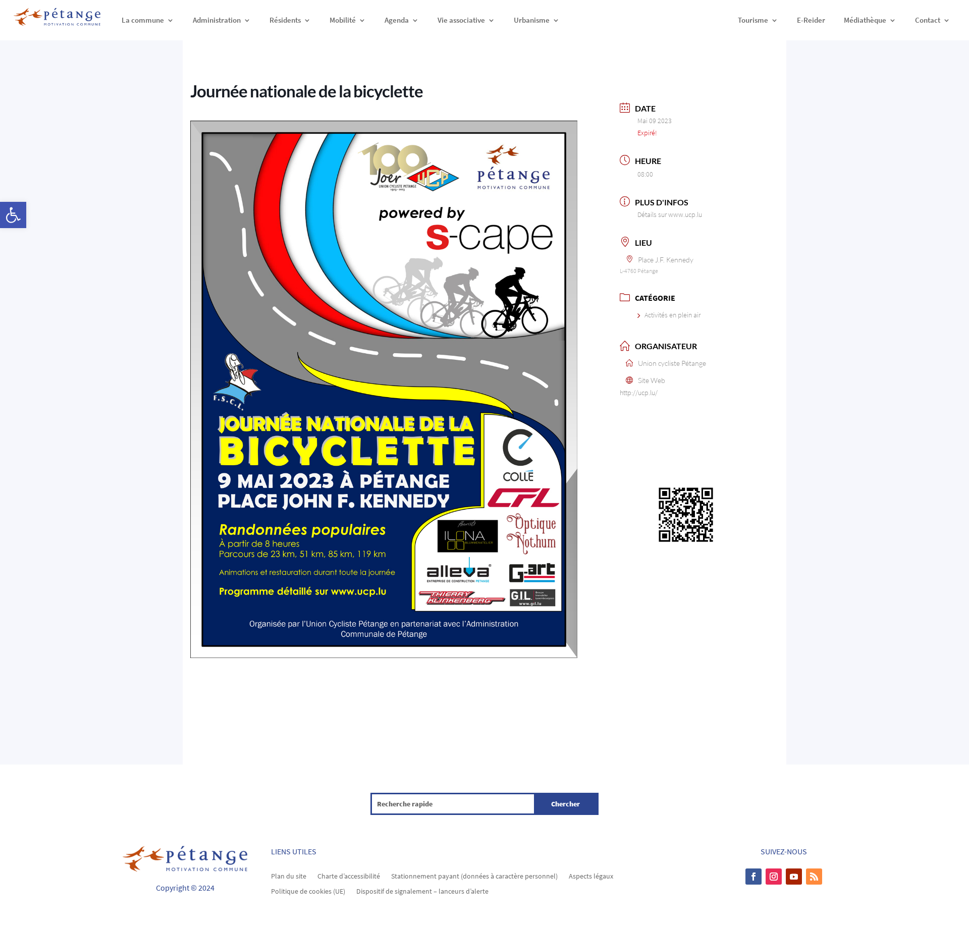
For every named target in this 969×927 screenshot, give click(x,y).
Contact (927, 20)
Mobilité (343, 20)
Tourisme (753, 20)
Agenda (397, 20)
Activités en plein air (672, 314)
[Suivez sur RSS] (814, 876)
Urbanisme (532, 20)
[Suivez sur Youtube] (794, 876)
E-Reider (811, 20)
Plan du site (288, 875)
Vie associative (461, 20)
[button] (13, 215)
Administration (217, 20)
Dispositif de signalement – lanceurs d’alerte (422, 891)
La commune (143, 20)
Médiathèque (865, 20)
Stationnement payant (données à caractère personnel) (474, 875)
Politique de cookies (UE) (308, 891)
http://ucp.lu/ (639, 392)
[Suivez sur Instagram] (774, 876)
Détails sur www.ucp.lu (669, 214)
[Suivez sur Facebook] (753, 876)
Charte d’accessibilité (348, 875)
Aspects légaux (591, 875)
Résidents (285, 20)
